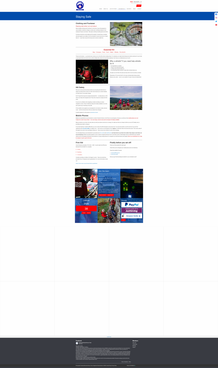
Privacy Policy (114, 365)
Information (121, 8)
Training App (135, 344)
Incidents (129, 8)
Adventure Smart (94, 112)
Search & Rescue (102, 195)
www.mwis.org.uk (114, 154)
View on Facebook (124, 361)
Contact (139, 8)
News (134, 8)
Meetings (134, 345)
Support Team (110, 195)
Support (134, 347)
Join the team (113, 8)
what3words (109, 132)
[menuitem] (100, 9)
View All (88, 212)
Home (100, 8)
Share (130, 361)
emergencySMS (86, 128)
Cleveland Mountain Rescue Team (85, 342)
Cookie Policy (108, 365)
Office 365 (134, 342)
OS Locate (102, 132)
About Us (106, 8)
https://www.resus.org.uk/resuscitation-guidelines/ (86, 163)
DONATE (139, 5)
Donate (83, 212)
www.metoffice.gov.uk (115, 152)
